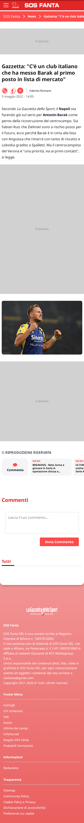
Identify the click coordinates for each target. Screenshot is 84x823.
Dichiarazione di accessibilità (24, 808)
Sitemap (9, 790)
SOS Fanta (11, 16)
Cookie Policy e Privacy (19, 802)
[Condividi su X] (20, 91)
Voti (6, 717)
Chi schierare (13, 711)
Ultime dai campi (15, 728)
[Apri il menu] (6, 5)
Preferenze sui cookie (18, 813)
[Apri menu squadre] (15, 5)
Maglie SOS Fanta (16, 740)
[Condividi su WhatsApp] (5, 91)
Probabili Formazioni (18, 746)
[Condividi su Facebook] (12, 91)
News (32, 16)
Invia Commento (59, 541)
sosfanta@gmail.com (18, 678)
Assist (7, 723)
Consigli (9, 705)
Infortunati (11, 734)
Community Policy (16, 796)
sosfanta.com (21, 644)
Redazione (11, 768)
